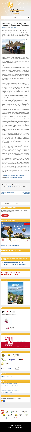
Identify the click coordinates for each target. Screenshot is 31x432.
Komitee (9, 427)
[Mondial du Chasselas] (15, 13)
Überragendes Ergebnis (7, 392)
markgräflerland (11, 175)
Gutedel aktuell (9, 177)
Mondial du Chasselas (17, 177)
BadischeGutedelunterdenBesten (9, 388)
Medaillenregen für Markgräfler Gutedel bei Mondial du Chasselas (15, 25)
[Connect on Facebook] (4, 401)
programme (5, 215)
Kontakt (21, 427)
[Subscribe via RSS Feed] (2, 401)
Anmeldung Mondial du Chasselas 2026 (10, 385)
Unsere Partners (7, 376)
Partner (17, 427)
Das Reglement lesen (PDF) (7, 253)
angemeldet (8, 186)
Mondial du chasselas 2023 (20, 175)
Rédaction (3, 27)
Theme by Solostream (25, 429)
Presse (13, 427)
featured (6, 175)
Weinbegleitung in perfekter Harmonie (10, 383)
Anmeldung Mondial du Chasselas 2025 (10, 390)
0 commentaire (13, 27)
